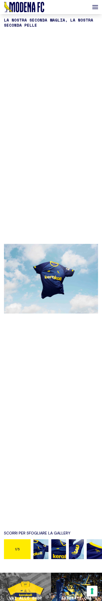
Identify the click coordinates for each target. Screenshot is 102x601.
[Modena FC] (24, 7)
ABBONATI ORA (76, 598)
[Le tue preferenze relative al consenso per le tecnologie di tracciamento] (92, 591)
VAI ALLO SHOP (25, 598)
